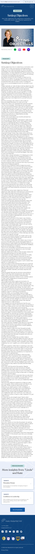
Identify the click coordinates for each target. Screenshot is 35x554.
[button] (7, 6)
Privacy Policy (4, 550)
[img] (2, 531)
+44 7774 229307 (4, 525)
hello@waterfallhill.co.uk (6, 527)
